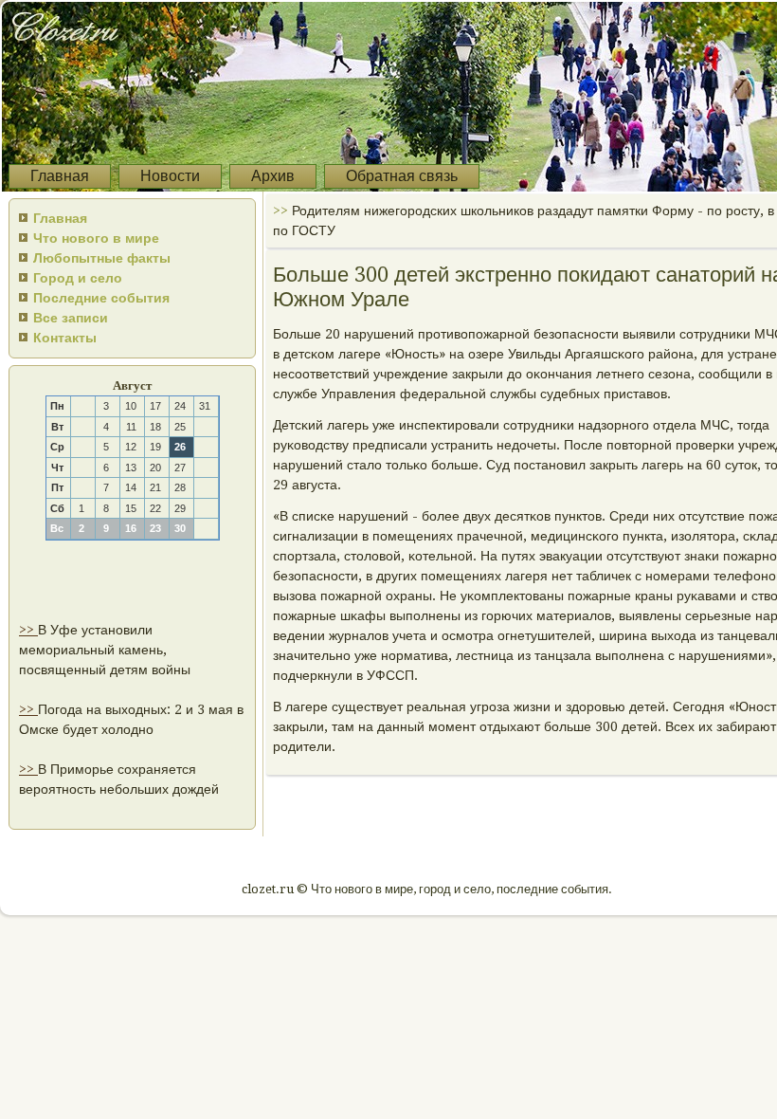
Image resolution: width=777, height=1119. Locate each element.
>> (28, 629)
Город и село (77, 277)
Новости (170, 176)
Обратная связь (402, 176)
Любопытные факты (102, 258)
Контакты (65, 337)
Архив (273, 176)
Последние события (101, 297)
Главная (59, 176)
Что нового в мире (96, 238)
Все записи (70, 317)
